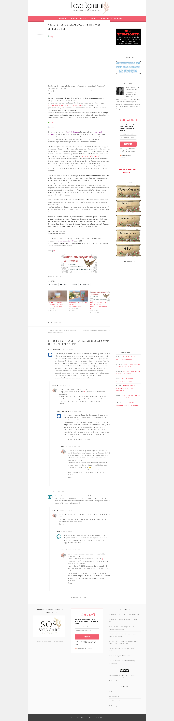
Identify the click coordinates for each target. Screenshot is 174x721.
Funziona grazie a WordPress (75, 717)
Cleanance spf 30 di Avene (90, 156)
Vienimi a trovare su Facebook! (49, 642)
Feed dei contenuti (114, 696)
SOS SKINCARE (118, 18)
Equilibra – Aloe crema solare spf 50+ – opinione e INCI (78, 304)
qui (84, 392)
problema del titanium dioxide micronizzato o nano (65, 105)
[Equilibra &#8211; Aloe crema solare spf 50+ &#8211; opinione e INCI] (78, 295)
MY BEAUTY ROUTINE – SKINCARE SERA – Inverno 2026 (124, 614)
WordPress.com (103, 717)
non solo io (58, 91)
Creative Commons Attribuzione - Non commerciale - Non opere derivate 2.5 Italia (124, 678)
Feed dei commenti (114, 701)
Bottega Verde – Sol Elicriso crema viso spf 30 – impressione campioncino (62, 331)
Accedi (110, 691)
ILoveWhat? (63, 18)
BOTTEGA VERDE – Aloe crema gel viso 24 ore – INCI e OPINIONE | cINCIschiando (128, 388)
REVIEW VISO (57, 323)
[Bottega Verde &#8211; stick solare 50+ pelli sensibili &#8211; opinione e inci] (100, 295)
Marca (117, 266)
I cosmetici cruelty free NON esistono (119, 656)
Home (53, 18)
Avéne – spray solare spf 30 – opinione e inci (95, 330)
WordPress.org (113, 706)
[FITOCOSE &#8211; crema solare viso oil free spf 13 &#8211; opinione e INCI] (57, 295)
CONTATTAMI (105, 18)
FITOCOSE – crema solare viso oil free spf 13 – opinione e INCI (57, 304)
